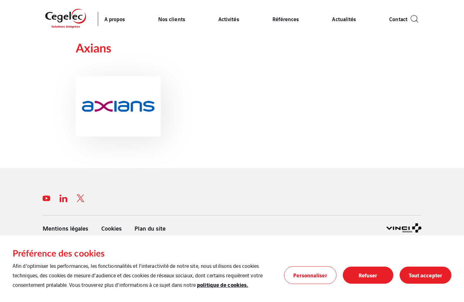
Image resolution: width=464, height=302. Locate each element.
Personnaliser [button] (310, 275)
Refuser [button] (368, 275)
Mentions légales (66, 228)
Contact (398, 19)
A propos (114, 19)
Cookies (111, 228)
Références (285, 19)
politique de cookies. (222, 284)
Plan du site (150, 228)
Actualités (344, 19)
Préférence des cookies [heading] (58, 253)
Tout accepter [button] (425, 275)
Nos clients (171, 19)
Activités (228, 19)
